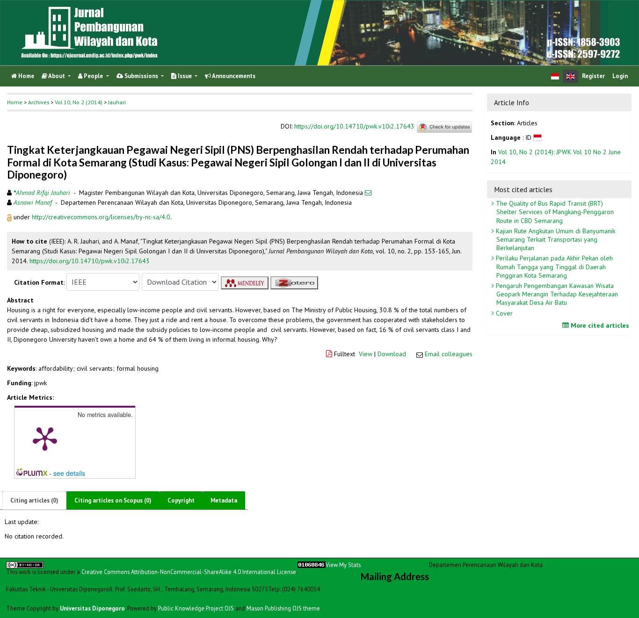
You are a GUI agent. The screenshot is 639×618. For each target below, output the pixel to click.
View (365, 354)
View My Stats (343, 564)
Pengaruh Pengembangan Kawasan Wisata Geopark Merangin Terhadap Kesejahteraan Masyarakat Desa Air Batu (556, 294)
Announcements (233, 76)
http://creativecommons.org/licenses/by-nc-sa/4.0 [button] (101, 217)
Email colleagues (448, 354)
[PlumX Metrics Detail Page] (45, 438)
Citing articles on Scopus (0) (113, 500)
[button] (10, 217)
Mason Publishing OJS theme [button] (283, 608)
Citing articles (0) (34, 500)
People (93, 76)
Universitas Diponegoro (92, 608)
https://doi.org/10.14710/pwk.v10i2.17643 (354, 126)
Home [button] (14, 102)
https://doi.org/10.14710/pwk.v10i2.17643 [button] (89, 261)
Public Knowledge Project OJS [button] (196, 608)
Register (593, 76)
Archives (38, 102)
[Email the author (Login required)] (368, 192)
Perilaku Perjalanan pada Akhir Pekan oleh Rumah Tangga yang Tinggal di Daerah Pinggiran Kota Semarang (553, 266)
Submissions (141, 76)
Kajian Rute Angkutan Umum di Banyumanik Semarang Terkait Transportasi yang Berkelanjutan (554, 239)
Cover (503, 313)
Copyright (181, 500)
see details (69, 473)
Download (392, 354)
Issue (184, 76)
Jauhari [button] (117, 102)
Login (620, 76)
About (56, 76)
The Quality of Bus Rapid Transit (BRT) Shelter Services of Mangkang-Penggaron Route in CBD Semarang (554, 211)
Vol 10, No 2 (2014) (78, 102)
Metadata (224, 500)
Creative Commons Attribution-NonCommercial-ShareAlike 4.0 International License (188, 571)
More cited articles (599, 325)
